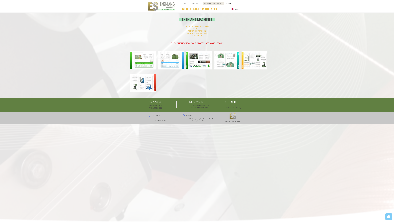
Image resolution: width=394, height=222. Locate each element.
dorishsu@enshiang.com (198, 108)
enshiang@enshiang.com (199, 105)
